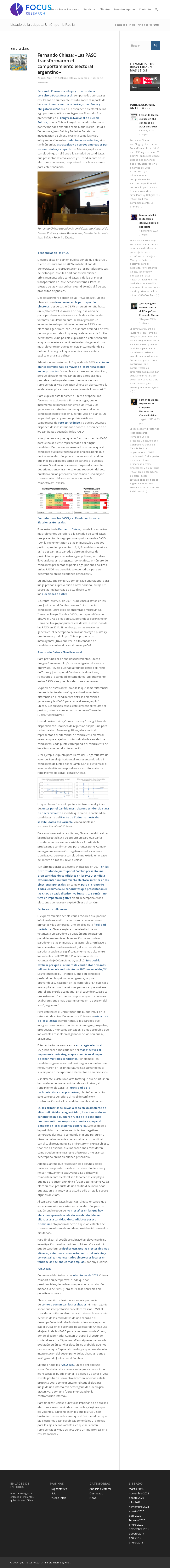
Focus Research (34, 1562)
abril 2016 (135, 1538)
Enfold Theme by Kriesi (58, 1562)
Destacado (83, 77)
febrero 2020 (137, 1520)
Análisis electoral (67, 77)
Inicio (132, 24)
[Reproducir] (133, 87)
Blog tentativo (58, 1489)
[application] (145, 82)
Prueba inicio (58, 1498)
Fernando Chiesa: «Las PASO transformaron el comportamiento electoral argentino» (67, 63)
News (93, 1498)
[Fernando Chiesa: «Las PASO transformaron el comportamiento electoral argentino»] (18, 62)
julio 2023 (135, 1502)
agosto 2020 (136, 1511)
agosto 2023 (136, 1498)
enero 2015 (136, 1542)
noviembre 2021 (139, 1507)
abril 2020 (135, 1515)
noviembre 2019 (139, 1529)
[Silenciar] (159, 87)
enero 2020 (136, 1524)
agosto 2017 (136, 1533)
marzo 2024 (136, 1489)
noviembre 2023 (139, 1493)
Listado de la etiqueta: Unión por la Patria (42, 24)
